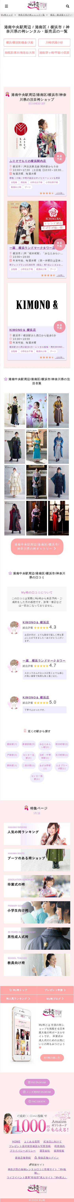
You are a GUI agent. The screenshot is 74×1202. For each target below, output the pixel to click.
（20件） (60, 357)
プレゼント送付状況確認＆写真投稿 (30, 1146)
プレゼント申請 (54, 990)
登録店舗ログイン (48, 1157)
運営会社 (45, 1150)
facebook (38, 1101)
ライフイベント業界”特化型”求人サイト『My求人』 (37, 1177)
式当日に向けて (52, 1141)
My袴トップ (19, 990)
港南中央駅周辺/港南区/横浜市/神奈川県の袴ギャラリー (37, 546)
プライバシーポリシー (23, 1150)
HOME (16, 1141)
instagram (38, 1082)
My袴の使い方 (52, 1057)
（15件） (60, 193)
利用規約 (59, 1146)
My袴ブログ (54, 998)
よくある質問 (32, 1141)
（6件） (60, 275)
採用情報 (59, 1150)
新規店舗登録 (23, 1157)
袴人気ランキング (17, 998)
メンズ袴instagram (38, 1092)
